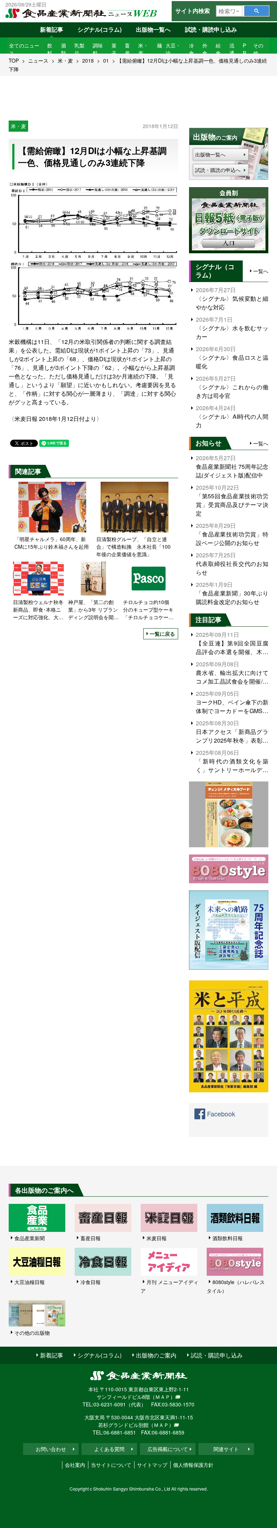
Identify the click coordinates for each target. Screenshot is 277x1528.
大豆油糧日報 (29, 1282)
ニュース (38, 60)
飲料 (49, 49)
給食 (218, 49)
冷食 (191, 49)
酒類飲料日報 (227, 1238)
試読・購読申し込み (211, 29)
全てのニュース (24, 49)
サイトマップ (152, 1464)
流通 (231, 49)
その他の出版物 (32, 1332)
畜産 (127, 49)
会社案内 (75, 1464)
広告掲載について (168, 1448)
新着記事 (51, 29)
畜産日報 (90, 1238)
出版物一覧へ (153, 29)
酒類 (63, 49)
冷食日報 (90, 1282)
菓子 (113, 49)
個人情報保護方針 (193, 1464)
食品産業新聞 (29, 1238)
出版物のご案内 (156, 1355)
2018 (88, 60)
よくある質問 (109, 1448)
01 (106, 60)
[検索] (256, 11)
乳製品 (79, 49)
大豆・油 (173, 49)
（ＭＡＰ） (162, 1396)
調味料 (98, 49)
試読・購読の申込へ (218, 169)
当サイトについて (111, 1464)
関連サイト (226, 1448)
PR (244, 49)
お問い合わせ (51, 1448)
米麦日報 (156, 1238)
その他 (258, 49)
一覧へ (260, 271)
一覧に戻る (162, 633)
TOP (14, 60)
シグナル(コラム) (100, 29)
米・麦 (143, 49)
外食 (204, 49)
